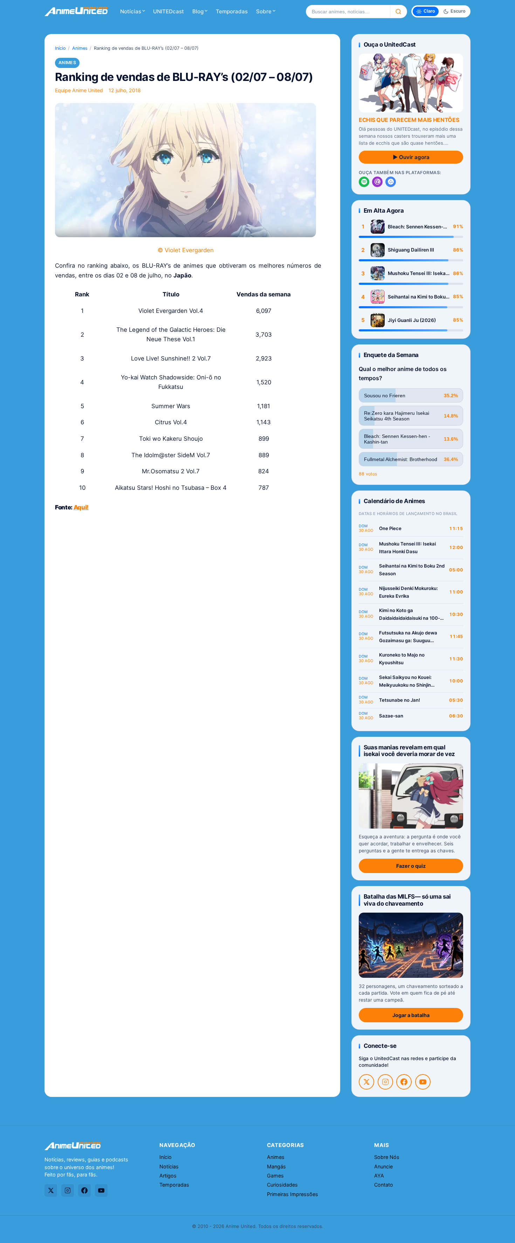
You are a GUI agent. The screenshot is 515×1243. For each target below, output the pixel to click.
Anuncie (383, 1166)
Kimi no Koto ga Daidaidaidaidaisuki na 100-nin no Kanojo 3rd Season (409, 614)
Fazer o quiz (411, 866)
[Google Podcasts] (390, 182)
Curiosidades (282, 1185)
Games (275, 1176)
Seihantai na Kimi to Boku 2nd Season (417, 297)
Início (60, 48)
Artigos (168, 1176)
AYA (379, 1176)
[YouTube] (423, 1082)
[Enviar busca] (398, 11)
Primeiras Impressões (292, 1194)
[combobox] (348, 11)
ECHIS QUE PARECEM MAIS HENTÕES (409, 119)
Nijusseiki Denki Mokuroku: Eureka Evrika (408, 592)
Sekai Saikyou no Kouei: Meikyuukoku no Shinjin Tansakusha (405, 681)
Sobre (264, 11)
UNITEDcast (168, 11)
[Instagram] (385, 1082)
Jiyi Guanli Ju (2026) (412, 320)
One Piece (390, 528)
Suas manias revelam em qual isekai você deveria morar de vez (409, 750)
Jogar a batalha (411, 1015)
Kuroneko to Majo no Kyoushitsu (402, 658)
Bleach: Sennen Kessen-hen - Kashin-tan (415, 227)
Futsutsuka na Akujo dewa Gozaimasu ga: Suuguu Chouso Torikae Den (408, 637)
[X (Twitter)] (366, 1082)
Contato (383, 1185)
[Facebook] (404, 1082)
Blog (198, 11)
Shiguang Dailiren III (411, 250)
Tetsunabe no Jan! (399, 700)
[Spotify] (364, 182)
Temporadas (232, 11)
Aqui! (81, 507)
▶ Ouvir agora (411, 157)
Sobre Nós (386, 1157)
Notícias (130, 11)
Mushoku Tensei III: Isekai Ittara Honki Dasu (417, 273)
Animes (80, 48)
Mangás (276, 1166)
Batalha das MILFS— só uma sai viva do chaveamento (407, 900)
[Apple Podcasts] (377, 182)
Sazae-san (391, 716)
